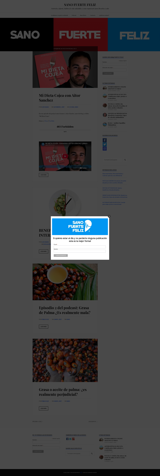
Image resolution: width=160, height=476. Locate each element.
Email (55, 244)
